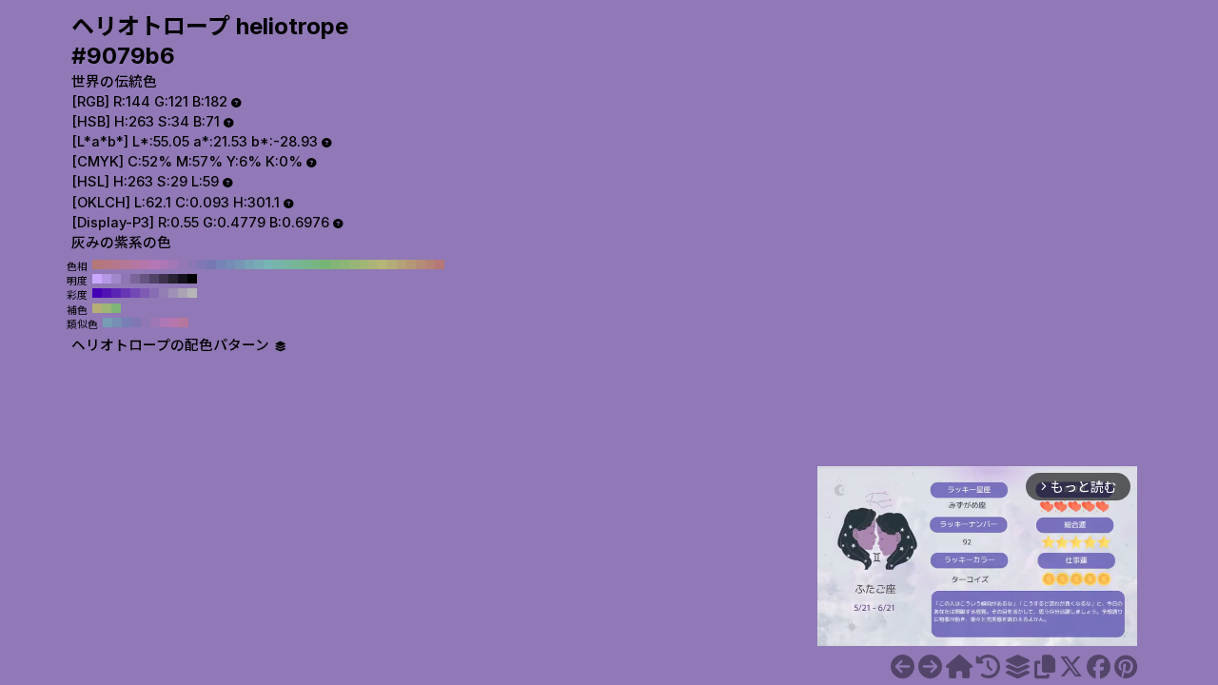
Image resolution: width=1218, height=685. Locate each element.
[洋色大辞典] (959, 667)
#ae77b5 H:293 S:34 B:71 (164, 322)
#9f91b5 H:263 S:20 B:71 (173, 293)
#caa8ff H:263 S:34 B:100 (97, 279)
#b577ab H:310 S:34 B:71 (144, 264)
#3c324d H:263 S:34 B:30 (163, 279)
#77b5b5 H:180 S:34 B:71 (268, 264)
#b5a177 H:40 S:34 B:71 (401, 264)
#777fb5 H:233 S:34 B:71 (126, 322)
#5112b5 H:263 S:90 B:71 (106, 293)
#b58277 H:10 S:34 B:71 (430, 264)
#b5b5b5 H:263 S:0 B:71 (192, 293)
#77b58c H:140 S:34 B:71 (306, 264)
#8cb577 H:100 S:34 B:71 (344, 264)
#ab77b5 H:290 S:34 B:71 (163, 264)
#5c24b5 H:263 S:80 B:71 (116, 293)
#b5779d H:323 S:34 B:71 (183, 322)
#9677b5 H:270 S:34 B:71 (182, 264)
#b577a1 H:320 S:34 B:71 (135, 264)
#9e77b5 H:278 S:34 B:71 (155, 322)
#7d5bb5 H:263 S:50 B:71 (144, 293)
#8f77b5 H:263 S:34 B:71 (145, 322)
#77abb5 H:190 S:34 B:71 (259, 264)
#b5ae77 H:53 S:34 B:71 (97, 308)
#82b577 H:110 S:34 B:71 (335, 264)
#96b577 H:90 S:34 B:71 (354, 264)
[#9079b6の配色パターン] (1017, 667)
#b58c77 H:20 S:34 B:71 (420, 264)
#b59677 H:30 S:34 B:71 (411, 264)
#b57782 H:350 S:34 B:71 (106, 264)
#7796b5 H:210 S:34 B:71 (240, 264)
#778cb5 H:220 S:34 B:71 (230, 264)
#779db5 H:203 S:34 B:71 (107, 322)
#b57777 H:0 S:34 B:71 (439, 264)
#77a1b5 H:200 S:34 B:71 (249, 264)
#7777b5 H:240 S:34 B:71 (211, 264)
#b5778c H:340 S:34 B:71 (116, 264)
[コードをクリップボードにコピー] (1044, 667)
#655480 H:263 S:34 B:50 (144, 279)
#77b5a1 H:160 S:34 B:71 (287, 264)
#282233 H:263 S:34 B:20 (173, 279)
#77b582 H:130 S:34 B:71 (316, 264)
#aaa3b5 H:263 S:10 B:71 (182, 293)
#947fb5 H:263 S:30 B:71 (163, 293)
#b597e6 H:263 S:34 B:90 (106, 279)
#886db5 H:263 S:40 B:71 (154, 293)
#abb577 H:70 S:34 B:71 (373, 264)
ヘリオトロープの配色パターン (172, 345)
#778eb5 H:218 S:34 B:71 (117, 322)
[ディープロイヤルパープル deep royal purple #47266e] (930, 667)
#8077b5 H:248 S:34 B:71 (136, 322)
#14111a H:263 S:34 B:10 (182, 279)
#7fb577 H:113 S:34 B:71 (116, 308)
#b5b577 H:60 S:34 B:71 (382, 264)
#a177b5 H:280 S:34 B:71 (173, 264)
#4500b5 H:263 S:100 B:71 (97, 293)
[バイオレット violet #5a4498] (902, 667)
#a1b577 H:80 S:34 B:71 (363, 264)
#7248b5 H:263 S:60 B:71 (135, 293)
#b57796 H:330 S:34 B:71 (125, 264)
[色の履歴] (988, 667)
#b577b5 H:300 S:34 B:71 (154, 264)
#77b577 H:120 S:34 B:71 (325, 264)
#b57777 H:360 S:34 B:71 (97, 264)
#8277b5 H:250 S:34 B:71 (201, 264)
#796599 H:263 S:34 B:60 (135, 279)
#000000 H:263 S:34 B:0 (192, 279)
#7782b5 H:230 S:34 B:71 (221, 264)
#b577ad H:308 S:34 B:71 (174, 322)
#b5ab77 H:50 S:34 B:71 (392, 264)
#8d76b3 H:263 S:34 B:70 (125, 279)
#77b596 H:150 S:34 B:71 (297, 264)
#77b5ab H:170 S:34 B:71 (278, 264)
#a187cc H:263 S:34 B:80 (116, 279)
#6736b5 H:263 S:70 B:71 (125, 293)
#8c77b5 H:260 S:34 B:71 (192, 264)
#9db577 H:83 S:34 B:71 (106, 308)
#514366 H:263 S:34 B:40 (154, 279)
